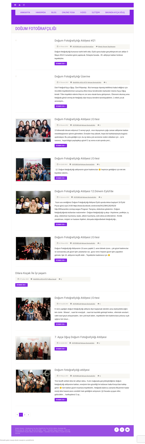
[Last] (28, 415)
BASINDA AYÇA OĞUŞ (115, 12)
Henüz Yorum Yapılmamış (106, 46)
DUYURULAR (77, 46)
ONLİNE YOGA (68, 12)
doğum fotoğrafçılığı (94, 82)
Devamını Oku (60, 63)
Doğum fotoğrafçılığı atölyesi (72, 369)
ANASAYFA (25, 12)
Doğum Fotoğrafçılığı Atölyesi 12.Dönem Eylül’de (84, 191)
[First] (17, 415)
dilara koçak (52, 279)
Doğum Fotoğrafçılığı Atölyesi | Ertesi (77, 119)
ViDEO (83, 12)
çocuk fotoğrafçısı (87, 46)
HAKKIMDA (41, 12)
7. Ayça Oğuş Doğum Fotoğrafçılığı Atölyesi (80, 337)
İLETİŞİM (96, 12)
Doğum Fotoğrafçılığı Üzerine (72, 76)
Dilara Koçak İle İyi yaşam (30, 273)
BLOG (53, 12)
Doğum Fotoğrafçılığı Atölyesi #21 (75, 40)
